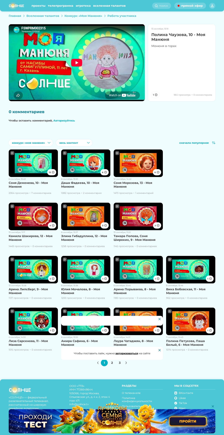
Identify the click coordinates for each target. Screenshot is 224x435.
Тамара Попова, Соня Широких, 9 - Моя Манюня (134, 238)
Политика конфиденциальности (137, 400)
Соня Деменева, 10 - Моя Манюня (28, 184)
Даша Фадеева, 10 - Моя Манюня (80, 184)
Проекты (38, 6)
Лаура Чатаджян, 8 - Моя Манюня (133, 343)
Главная (15, 16)
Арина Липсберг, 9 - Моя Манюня (28, 291)
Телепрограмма (60, 6)
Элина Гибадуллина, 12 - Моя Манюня (84, 238)
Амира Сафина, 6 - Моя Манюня (79, 343)
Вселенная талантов (109, 6)
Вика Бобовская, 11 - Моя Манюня (185, 291)
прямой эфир (192, 6)
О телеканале (131, 393)
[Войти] (212, 6)
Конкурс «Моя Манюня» (83, 16)
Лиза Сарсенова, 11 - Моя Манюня (28, 343)
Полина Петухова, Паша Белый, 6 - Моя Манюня (185, 343)
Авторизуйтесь (64, 120)
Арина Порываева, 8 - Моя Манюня (135, 291)
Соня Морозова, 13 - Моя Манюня (133, 184)
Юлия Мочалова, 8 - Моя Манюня (80, 291)
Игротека (83, 6)
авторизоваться (126, 353)
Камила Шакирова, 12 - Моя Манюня (30, 238)
